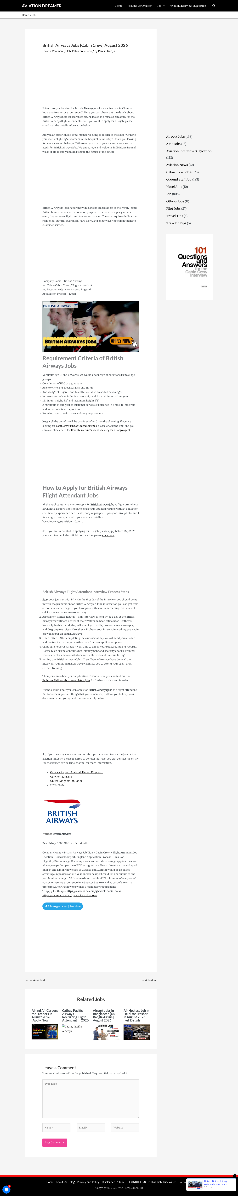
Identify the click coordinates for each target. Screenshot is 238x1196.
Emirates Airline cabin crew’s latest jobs (66, 680)
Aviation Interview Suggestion (188, 5)
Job (159, 5)
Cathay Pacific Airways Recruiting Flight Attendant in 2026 (75, 1015)
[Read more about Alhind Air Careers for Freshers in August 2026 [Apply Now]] (45, 1031)
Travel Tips (174, 216)
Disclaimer (108, 1182)
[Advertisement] (90, 82)
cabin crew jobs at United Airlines (76, 425)
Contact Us (185, 1182)
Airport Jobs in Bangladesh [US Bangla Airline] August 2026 (104, 1015)
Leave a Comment (53, 51)
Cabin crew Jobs (81, 51)
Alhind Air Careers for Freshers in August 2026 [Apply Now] (45, 1015)
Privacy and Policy (88, 1182)
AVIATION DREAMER (42, 5)
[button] (214, 6)
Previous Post (35, 980)
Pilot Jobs (173, 208)
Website (47, 833)
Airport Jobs (175, 136)
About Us (61, 1182)
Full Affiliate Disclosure (162, 1182)
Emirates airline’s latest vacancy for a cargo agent (100, 430)
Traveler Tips (176, 223)
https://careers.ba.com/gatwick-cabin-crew (69, 895)
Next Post (149, 980)
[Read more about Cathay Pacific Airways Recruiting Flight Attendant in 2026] (75, 1028)
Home (118, 5)
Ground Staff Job (179, 179)
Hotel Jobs (174, 187)
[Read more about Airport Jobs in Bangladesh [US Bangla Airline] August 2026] (106, 1031)
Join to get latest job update (64, 906)
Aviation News (177, 165)
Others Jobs (175, 201)
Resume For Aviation (140, 5)
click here (108, 535)
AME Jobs (173, 144)
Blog (72, 1182)
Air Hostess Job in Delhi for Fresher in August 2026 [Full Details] (136, 1015)
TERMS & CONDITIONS (131, 1182)
